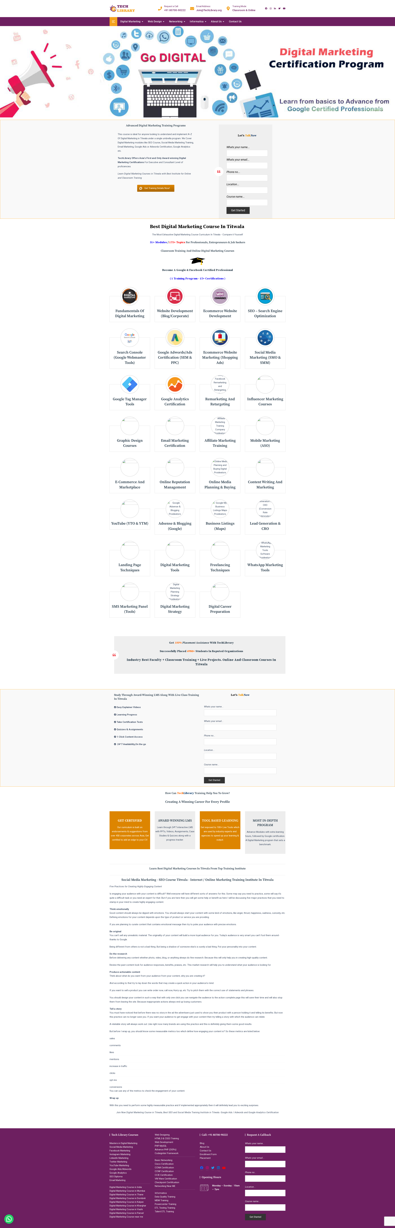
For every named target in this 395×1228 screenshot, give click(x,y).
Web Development (164, 1142)
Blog (202, 1143)
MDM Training (161, 1200)
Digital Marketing (130, 21)
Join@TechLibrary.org (209, 8)
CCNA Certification (164, 1167)
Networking (176, 21)
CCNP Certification (164, 1171)
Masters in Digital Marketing (123, 1143)
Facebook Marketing (120, 1150)
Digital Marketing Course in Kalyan (127, 1202)
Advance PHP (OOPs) (165, 1149)
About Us (216, 21)
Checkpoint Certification (167, 1182)
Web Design (155, 21)
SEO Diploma (116, 1176)
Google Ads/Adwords (120, 1169)
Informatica (197, 21)
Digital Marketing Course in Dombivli (128, 1198)
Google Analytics (118, 1172)
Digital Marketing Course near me (126, 1216)
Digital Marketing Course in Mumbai (127, 1190)
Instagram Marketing (120, 1154)
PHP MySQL (161, 1145)
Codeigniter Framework (166, 1153)
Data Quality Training (165, 1196)
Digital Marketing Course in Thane (126, 1194)
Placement (205, 1158)
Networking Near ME (165, 1186)
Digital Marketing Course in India (126, 1187)
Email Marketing (117, 1180)
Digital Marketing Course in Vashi (126, 1209)
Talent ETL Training (164, 1211)
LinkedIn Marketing (119, 1158)
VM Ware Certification (166, 1178)
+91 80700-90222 (175, 8)
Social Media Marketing (121, 1147)
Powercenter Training (165, 1204)
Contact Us (235, 21)
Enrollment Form (208, 1154)
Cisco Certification (164, 1164)
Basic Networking (163, 1160)
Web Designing (162, 1134)
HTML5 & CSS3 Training (167, 1138)
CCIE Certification (164, 1175)
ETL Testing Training (165, 1207)
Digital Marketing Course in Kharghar (128, 1205)
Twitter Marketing (118, 1161)
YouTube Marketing (119, 1165)
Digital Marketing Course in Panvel (127, 1213)
